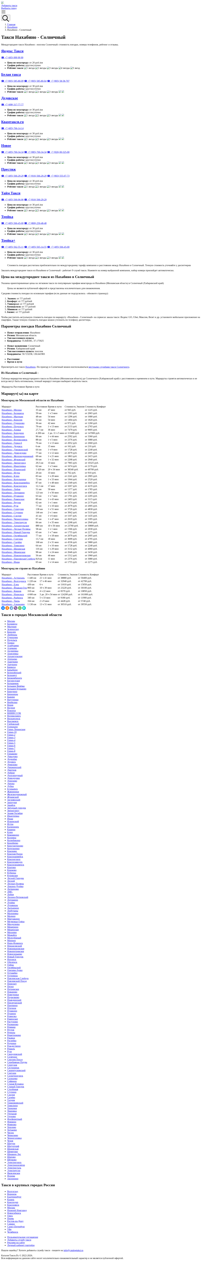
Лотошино (12, 900)
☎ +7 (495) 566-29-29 (12, 176)
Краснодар (12, 1202)
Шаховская (12, 1149)
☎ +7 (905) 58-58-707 (58, 81)
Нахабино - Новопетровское (16, 555)
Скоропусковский (16, 1070)
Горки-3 (11, 737)
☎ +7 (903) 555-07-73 (58, 176)
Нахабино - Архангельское (15, 525)
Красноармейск (15, 856)
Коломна (11, 837)
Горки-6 (11, 745)
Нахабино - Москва (12, 410)
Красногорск (13, 859)
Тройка (7, 217)
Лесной (11, 881)
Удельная (12, 1113)
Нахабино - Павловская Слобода (18, 558)
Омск (10, 1215)
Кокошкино (13, 835)
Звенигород (13, 810)
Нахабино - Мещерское (13, 552)
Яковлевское (13, 1173)
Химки (10, 643)
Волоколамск (14, 716)
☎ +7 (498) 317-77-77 (12, 104)
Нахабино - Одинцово (13, 423)
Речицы (11, 1032)
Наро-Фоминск (15, 943)
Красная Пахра (15, 854)
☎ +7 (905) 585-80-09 (12, 81)
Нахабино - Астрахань (13, 578)
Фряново (11, 1124)
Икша (10, 818)
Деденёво (12, 759)
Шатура (11, 1143)
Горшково (12, 753)
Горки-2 (11, 735)
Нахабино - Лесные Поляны (16, 529)
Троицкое (12, 1108)
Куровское (12, 875)
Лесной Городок (15, 878)
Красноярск (13, 1205)
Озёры (10, 965)
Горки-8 (11, 751)
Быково (11, 697)
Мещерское (13, 929)
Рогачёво (11, 1040)
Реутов (10, 1030)
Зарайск (11, 805)
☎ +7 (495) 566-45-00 (12, 223)
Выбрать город (9, 8)
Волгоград (12, 1191)
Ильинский (13, 821)
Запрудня (12, 802)
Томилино (12, 1105)
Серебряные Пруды (17, 1062)
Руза (9, 1051)
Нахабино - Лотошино (13, 492)
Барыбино (12, 670)
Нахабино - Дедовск (12, 446)
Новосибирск (14, 1213)
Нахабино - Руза (10, 506)
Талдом (11, 1100)
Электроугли (13, 1170)
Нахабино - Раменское (13, 499)
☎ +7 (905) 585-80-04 (35, 81)
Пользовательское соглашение (22, 1237)
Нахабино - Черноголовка (15, 519)
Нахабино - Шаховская (13, 549)
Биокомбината (14, 678)
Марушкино (13, 919)
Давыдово (12, 756)
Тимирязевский (15, 1103)
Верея (10, 705)
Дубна (10, 786)
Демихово (12, 764)
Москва (11, 621)
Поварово (12, 992)
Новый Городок (15, 956)
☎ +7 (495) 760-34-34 (12, 152)
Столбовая (12, 1089)
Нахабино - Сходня (11, 515)
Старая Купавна (15, 1084)
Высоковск (12, 721)
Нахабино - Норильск (13, 594)
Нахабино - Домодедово (14, 453)
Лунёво (11, 902)
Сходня (11, 1094)
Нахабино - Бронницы (13, 436)
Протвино (12, 1005)
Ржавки (11, 1038)
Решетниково (14, 1035)
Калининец (13, 827)
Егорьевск (12, 789)
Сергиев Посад (15, 1059)
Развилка (12, 1016)
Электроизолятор (16, 1165)
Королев (11, 632)
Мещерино (12, 927)
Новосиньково (14, 954)
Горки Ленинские (16, 729)
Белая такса (11, 74)
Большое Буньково (16, 689)
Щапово (11, 1157)
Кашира (11, 829)
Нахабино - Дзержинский (15, 449)
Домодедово (13, 778)
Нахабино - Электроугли (14, 522)
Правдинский (14, 1000)
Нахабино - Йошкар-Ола (14, 587)
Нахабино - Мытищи (12, 416)
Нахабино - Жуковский (13, 459)
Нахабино (12, 27)
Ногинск (11, 959)
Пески (10, 986)
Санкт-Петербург (16, 1226)
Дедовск (11, 762)
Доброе (11, 772)
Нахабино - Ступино (12, 512)
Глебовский (13, 724)
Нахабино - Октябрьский (14, 535)
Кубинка (11, 873)
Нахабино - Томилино (13, 545)
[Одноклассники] (7, 608)
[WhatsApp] (20, 608)
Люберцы (12, 634)
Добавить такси (9, 5)
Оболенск (12, 962)
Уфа (9, 1229)
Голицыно (12, 726)
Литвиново (13, 889)
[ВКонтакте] (3, 608)
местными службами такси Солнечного (109, 367)
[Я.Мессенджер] (24, 608)
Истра (10, 824)
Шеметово (12, 1151)
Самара (11, 1224)
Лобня (10, 894)
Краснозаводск (15, 862)
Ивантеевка (13, 816)
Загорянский (13, 799)
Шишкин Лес (14, 1154)
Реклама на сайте (16, 1242)
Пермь (10, 1218)
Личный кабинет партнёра (21, 1245)
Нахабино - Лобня (11, 489)
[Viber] (15, 608)
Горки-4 (11, 740)
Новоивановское (15, 948)
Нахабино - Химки (11, 429)
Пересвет (12, 984)
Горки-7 (11, 748)
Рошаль (11, 1048)
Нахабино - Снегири (12, 539)
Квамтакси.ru (12, 122)
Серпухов (12, 1065)
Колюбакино (13, 840)
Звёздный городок (16, 808)
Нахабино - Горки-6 (12, 443)
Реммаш (11, 1027)
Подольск (12, 640)
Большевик (13, 683)
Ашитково (12, 661)
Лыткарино (13, 908)
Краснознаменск (15, 864)
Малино (11, 916)
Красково (12, 851)
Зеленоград (13, 629)
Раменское (12, 1019)
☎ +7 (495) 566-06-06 (12, 199)
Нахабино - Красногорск (14, 486)
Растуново (12, 1021)
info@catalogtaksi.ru (73, 1250)
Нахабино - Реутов (11, 502)
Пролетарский (14, 1002)
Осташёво (12, 973)
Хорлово (11, 1127)
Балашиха (12, 624)
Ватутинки (12, 699)
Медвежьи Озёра (15, 921)
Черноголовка (14, 1138)
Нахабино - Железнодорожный (17, 456)
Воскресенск (13, 718)
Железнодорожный (17, 794)
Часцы (10, 1132)
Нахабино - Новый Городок (16, 532)
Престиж (8, 169)
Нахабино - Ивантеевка (14, 466)
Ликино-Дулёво (15, 886)
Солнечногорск (15, 1076)
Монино (11, 940)
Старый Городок (15, 1086)
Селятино (12, 1057)
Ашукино (12, 664)
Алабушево (13, 645)
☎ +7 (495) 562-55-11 (12, 247)
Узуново (11, 1116)
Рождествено (14, 1046)
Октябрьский (14, 967)
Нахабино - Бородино (13, 433)
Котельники (13, 848)
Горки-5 (11, 743)
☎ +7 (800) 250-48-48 (35, 223)
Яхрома (11, 1176)
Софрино (12, 1081)
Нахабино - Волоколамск (14, 439)
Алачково (12, 648)
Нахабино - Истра (11, 472)
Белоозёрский (14, 672)
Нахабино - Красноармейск (16, 482)
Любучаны (12, 910)
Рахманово (12, 1024)
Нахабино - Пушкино (13, 496)
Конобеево (12, 843)
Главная (11, 24)
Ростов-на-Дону (15, 1221)
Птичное (11, 1008)
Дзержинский (14, 767)
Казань (10, 1199)
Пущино (11, 1013)
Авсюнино (12, 1178)
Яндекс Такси (12, 51)
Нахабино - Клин (10, 476)
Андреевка (12, 651)
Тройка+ (8, 240)
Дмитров (11, 770)
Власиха (11, 710)
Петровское (13, 989)
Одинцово (12, 637)
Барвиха (11, 667)
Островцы (12, 975)
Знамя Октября (15, 813)
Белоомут (12, 675)
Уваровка (12, 1111)
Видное (11, 707)
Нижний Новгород (17, 1210)
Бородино (12, 691)
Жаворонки (13, 791)
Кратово (11, 867)
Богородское (13, 680)
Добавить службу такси (19, 1240)
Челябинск (12, 1232)
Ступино (11, 1092)
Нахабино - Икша (11, 562)
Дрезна (10, 783)
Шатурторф (13, 1146)
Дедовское (9, 98)
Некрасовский (14, 946)
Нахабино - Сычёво (12, 542)
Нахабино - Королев (12, 420)
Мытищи (12, 626)
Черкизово (12, 1135)
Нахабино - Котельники (14, 479)
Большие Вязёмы (16, 686)
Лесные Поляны (15, 883)
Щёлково (12, 1159)
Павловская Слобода (18, 978)
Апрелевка (12, 653)
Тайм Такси (10, 193)
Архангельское (15, 656)
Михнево (12, 932)
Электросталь (14, 1168)
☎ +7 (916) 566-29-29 (35, 176)
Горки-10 (12, 732)
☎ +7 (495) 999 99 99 (12, 57)
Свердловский (14, 1054)
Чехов (10, 1140)
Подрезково (13, 997)
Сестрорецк (13, 1067)
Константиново (15, 845)
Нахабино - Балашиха (13, 413)
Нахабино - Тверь (11, 601)
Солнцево (12, 1078)
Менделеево (13, 924)
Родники (11, 1043)
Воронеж (12, 1194)
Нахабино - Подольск (13, 426)
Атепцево (12, 659)
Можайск (12, 935)
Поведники (13, 994)
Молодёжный (14, 938)
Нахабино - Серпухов (13, 509)
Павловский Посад (17, 981)
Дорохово (12, 781)
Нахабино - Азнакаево (13, 604)
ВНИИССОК (14, 713)
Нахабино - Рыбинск (12, 597)
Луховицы (12, 905)
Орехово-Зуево (15, 970)
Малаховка (12, 913)
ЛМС (10, 891)
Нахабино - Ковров (11, 591)
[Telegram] (11, 608)
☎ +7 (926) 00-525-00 (58, 152)
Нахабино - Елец (10, 584)
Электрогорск (14, 1162)
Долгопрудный (15, 775)
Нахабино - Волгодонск (14, 581)
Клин (10, 832)
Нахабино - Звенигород (14, 463)
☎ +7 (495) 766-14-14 (12, 128)
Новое (6, 145)
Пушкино (12, 1011)
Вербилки (12, 702)
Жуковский (13, 797)
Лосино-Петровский (17, 897)
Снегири (11, 1073)
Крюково (12, 870)
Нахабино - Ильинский (14, 469)
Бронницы (12, 694)
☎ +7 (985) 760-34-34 (35, 152)
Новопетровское (15, 951)
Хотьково (12, 1130)
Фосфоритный (14, 1119)
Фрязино (11, 1122)
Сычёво (11, 1097)
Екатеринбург (14, 1197)
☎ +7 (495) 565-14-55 (35, 247)
